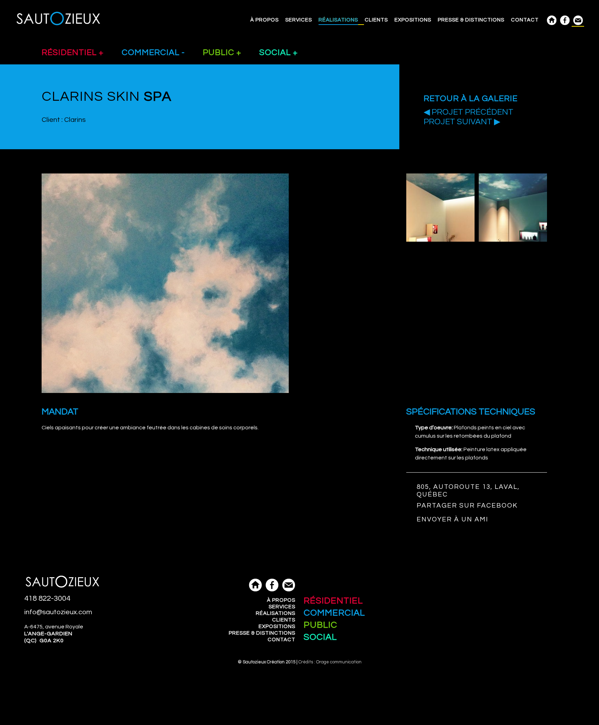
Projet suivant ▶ (462, 122)
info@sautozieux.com (58, 612)
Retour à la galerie (471, 99)
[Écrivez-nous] (578, 20)
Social (276, 52)
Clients (376, 20)
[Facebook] (270, 593)
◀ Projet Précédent (468, 112)
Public (219, 52)
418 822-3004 (47, 598)
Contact (525, 20)
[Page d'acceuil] (253, 593)
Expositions (412, 20)
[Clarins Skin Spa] (440, 240)
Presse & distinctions (471, 20)
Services (298, 20)
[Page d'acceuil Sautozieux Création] (551, 20)
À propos (264, 20)
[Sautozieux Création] (62, 591)
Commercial (152, 52)
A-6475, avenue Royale (53, 633)
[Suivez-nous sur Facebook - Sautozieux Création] (564, 20)
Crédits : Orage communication (330, 662)
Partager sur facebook (467, 505)
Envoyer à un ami (452, 519)
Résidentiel (70, 52)
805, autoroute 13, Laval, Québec (468, 490)
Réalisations (338, 20)
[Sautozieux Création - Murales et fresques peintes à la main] (58, 25)
